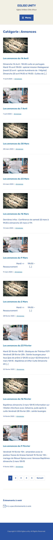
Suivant (40, 478)
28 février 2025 (9, 316)
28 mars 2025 (8, 149)
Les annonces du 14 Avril (15, 58)
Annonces (18, 79)
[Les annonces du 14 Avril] (15, 45)
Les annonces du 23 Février (17, 345)
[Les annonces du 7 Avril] (15, 95)
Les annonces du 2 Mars (15, 301)
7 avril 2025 (7, 114)
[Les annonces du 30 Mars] (15, 130)
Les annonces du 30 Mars (16, 143)
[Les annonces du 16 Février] (15, 386)
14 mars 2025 (8, 228)
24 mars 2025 (8, 184)
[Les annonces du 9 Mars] (15, 245)
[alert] (26, 506)
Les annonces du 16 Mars (16, 214)
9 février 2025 (8, 467)
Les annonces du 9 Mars (15, 258)
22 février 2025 (9, 369)
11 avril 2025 (7, 79)
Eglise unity (26, 5)
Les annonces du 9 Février (16, 446)
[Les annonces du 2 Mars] (15, 288)
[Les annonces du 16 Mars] (15, 201)
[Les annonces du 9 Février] (15, 433)
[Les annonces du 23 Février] (15, 332)
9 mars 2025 (8, 272)
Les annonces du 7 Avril (15, 108)
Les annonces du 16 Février (17, 399)
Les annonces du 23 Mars (16, 179)
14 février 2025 (8, 416)
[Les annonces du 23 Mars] (15, 166)
